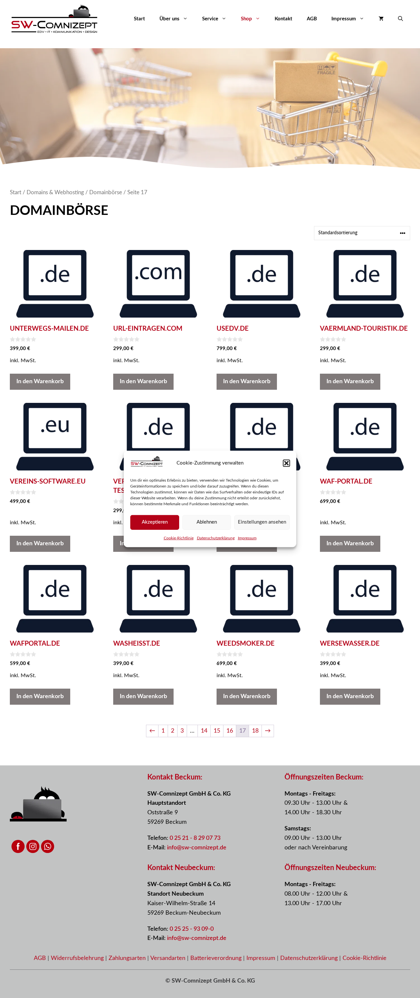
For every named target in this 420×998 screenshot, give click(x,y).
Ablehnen (207, 522)
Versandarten (168, 958)
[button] (286, 463)
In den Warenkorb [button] (40, 382)
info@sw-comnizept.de (196, 848)
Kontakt (283, 18)
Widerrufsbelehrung (78, 958)
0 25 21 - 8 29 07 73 (195, 838)
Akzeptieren (155, 522)
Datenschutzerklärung (216, 538)
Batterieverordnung (216, 958)
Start (139, 18)
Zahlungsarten (128, 958)
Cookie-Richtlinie (179, 538)
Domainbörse (105, 192)
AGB (312, 18)
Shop (246, 18)
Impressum (247, 538)
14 (204, 731)
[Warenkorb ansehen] (381, 19)
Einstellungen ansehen (262, 522)
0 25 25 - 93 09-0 (192, 929)
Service (210, 18)
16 (229, 731)
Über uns (169, 18)
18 (255, 731)
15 (217, 731)
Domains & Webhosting (55, 192)
